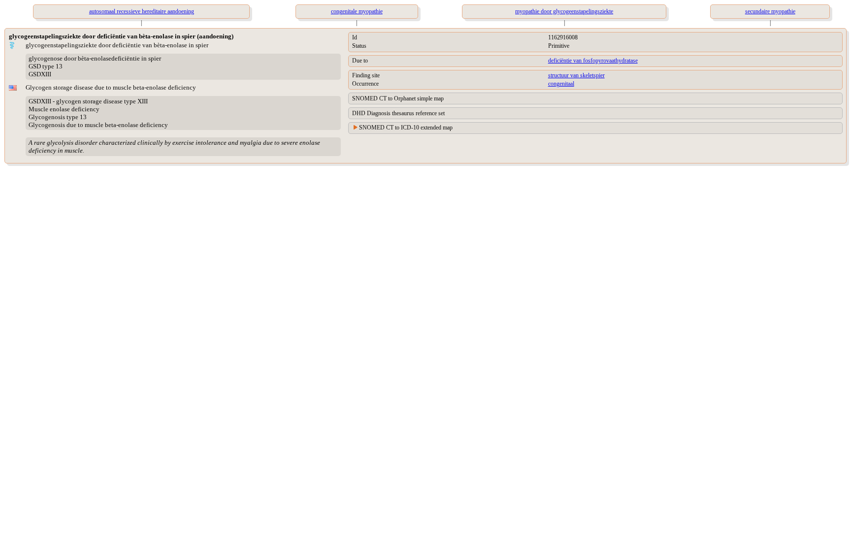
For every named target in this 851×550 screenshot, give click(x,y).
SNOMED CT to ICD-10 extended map (406, 127)
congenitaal (561, 83)
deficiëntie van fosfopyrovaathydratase (593, 60)
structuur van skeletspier (576, 75)
